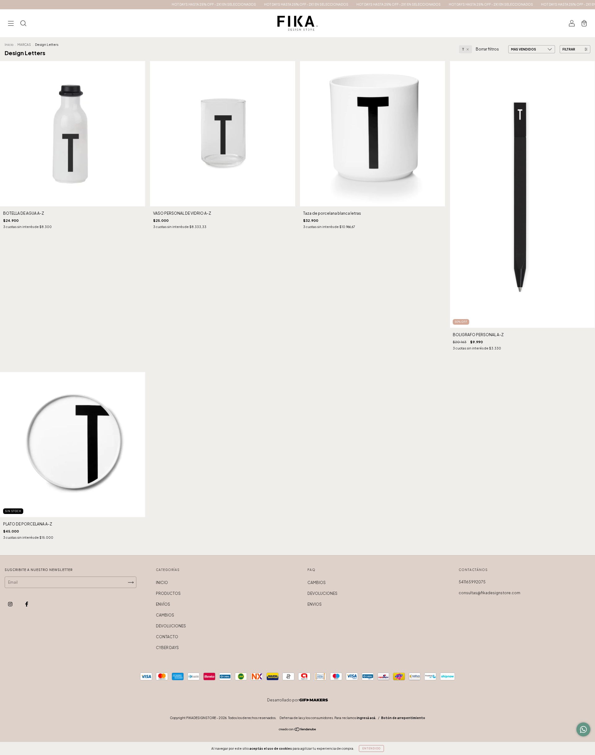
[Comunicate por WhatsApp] (583, 729)
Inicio (9, 44)
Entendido (371, 748)
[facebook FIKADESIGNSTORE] (26, 604)
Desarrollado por (283, 700)
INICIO (162, 582)
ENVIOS (314, 604)
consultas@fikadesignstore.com (489, 592)
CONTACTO (167, 636)
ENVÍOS (163, 604)
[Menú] (11, 24)
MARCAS (24, 44)
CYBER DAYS (167, 647)
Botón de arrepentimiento (403, 718)
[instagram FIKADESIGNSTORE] (10, 604)
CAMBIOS (165, 615)
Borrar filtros (487, 49)
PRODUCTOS (168, 593)
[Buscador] (23, 24)
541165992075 (472, 582)
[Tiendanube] (297, 730)
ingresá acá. (366, 718)
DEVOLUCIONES (171, 626)
